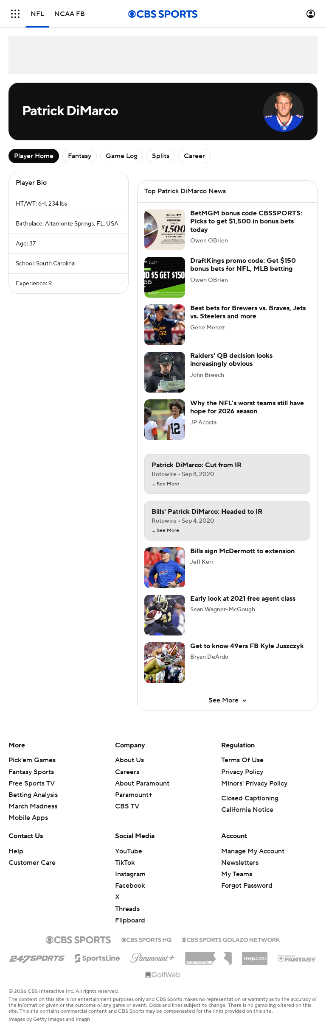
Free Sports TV (31, 783)
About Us (129, 760)
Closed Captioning (249, 798)
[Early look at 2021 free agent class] (164, 615)
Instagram (130, 874)
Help (15, 851)
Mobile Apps (28, 818)
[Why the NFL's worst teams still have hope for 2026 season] (164, 419)
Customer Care (32, 862)
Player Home (33, 156)
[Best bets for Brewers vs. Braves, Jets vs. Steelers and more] (164, 324)
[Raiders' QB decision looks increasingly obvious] (164, 372)
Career (194, 156)
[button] (15, 14)
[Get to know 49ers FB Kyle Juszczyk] (164, 662)
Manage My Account (252, 851)
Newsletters (240, 862)
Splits (160, 156)
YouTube (128, 851)
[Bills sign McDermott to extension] (164, 567)
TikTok (125, 862)
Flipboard (130, 920)
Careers (127, 772)
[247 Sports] (37, 957)
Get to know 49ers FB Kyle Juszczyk (247, 646)
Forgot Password (247, 885)
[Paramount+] (152, 956)
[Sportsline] (97, 957)
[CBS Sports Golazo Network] (231, 939)
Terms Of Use (242, 760)
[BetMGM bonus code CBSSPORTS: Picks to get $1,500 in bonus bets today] (164, 229)
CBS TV (127, 806)
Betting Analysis (33, 795)
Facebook (130, 885)
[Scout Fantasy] (297, 957)
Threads (127, 909)
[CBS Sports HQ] (146, 939)
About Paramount (142, 783)
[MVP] (254, 955)
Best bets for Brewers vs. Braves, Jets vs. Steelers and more (248, 312)
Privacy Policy (242, 772)
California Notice (247, 809)
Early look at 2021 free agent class (242, 598)
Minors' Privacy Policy (254, 783)
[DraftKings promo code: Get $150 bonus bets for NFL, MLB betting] (164, 277)
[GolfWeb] (163, 975)
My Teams (236, 874)
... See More (165, 484)
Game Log (122, 156)
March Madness (32, 806)
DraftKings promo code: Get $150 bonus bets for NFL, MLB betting (243, 264)
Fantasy (79, 156)
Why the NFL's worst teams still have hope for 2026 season (247, 407)
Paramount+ (133, 795)
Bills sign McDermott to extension (242, 551)
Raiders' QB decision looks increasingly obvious (231, 359)
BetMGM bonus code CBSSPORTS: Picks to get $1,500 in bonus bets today (246, 221)
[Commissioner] (208, 955)
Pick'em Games (32, 760)
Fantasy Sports (31, 772)
